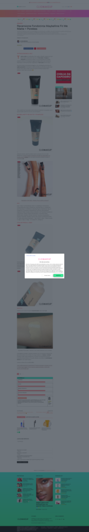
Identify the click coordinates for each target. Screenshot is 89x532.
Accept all (58, 275)
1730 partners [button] (32, 264)
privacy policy (58, 272)
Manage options (47, 275)
